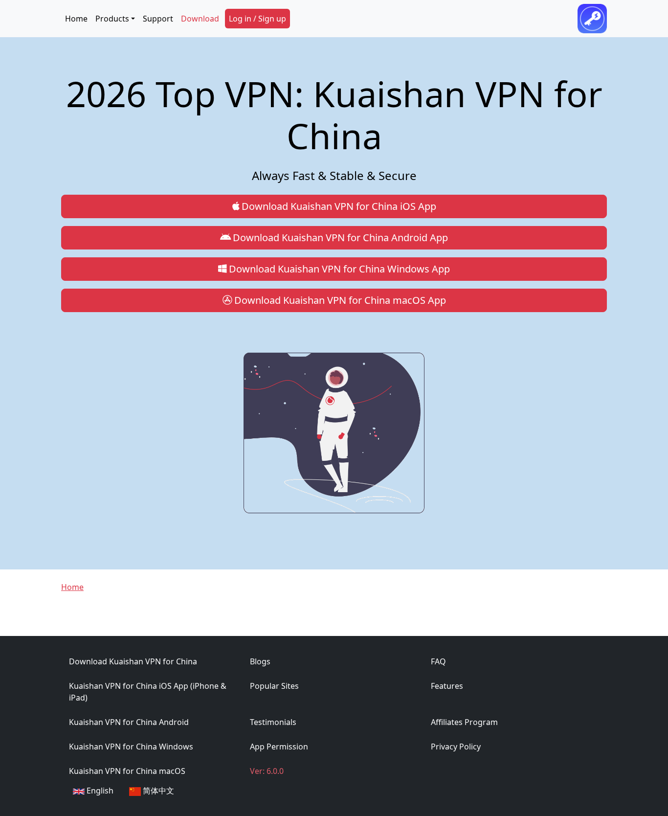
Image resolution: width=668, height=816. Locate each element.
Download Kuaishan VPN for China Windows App (339, 268)
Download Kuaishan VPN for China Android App (340, 237)
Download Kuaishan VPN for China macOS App (340, 300)
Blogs (260, 661)
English (99, 790)
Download (200, 18)
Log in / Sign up (257, 18)
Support (158, 18)
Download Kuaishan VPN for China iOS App (339, 206)
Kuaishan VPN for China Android (129, 722)
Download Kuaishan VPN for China (133, 661)
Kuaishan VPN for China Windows (131, 746)
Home (76, 18)
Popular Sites (274, 685)
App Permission (279, 746)
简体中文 (157, 790)
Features (447, 685)
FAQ (438, 661)
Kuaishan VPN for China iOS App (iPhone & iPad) (147, 691)
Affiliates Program (464, 722)
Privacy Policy (456, 746)
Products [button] (112, 18)
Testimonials (273, 722)
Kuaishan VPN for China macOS (127, 771)
